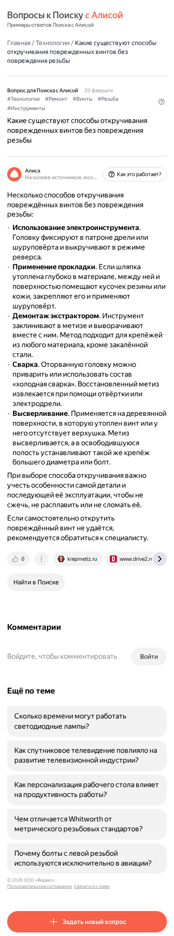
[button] (161, 101)
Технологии (53, 42)
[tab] (19, 559)
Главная (18, 42)
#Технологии (23, 99)
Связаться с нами (92, 886)
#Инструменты (26, 108)
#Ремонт (56, 99)
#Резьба (108, 99)
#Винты (82, 99)
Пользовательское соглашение (39, 886)
